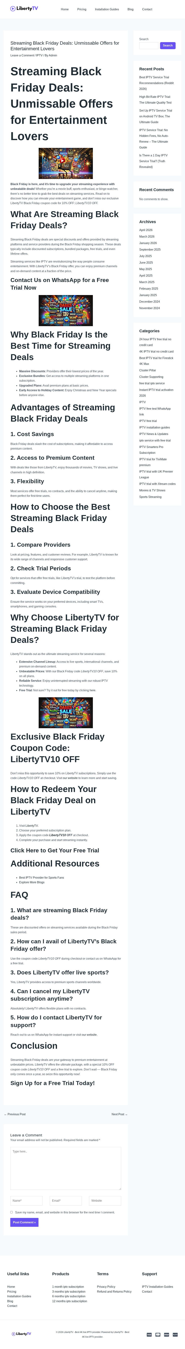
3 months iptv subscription (68, 1291)
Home (65, 9)
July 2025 (145, 256)
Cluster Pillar (147, 370)
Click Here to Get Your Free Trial (54, 850)
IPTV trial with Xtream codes (157, 483)
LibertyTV (31, 825)
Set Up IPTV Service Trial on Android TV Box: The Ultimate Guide (155, 116)
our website (70, 778)
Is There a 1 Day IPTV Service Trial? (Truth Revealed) (153, 161)
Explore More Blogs (31, 882)
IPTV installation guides (154, 427)
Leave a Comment (22, 55)
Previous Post (14, 1114)
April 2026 (145, 230)
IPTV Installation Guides (157, 1286)
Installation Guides (107, 9)
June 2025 (146, 262)
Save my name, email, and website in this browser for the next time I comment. (65, 1212)
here (92, 690)
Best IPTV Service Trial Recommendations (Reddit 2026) (156, 83)
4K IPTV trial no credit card (156, 351)
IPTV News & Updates (153, 434)
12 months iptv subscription (69, 1301)
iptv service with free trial (155, 440)
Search (144, 39)
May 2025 (145, 269)
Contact (147, 9)
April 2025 (145, 275)
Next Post (120, 1114)
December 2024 (149, 301)
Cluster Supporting (151, 376)
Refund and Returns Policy (114, 1291)
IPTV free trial (148, 420)
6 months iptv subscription (68, 1296)
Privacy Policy (106, 1286)
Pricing (81, 9)
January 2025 (148, 295)
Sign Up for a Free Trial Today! (52, 1083)
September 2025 (150, 249)
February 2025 (148, 288)
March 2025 (146, 282)
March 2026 (146, 236)
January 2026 (148, 243)
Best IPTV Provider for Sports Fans (41, 877)
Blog (131, 9)
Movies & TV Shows (152, 490)
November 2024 (149, 308)
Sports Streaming (150, 496)
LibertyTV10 (35, 759)
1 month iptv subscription (68, 1286)
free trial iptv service (152, 383)
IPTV (39, 55)
